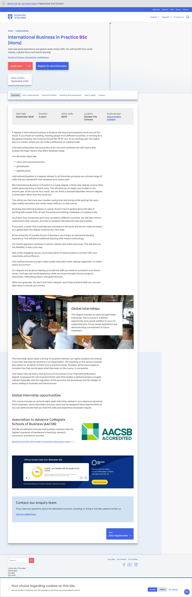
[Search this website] (188, 17)
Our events (121, 559)
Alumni (178, 9)
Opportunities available (114, 118)
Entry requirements (30, 95)
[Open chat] (187, 592)
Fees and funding (49, 95)
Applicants (156, 9)
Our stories (133, 559)
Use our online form (26, 514)
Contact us (179, 17)
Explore (153, 17)
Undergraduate (22, 30)
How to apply (90, 95)
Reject (162, 589)
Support (165, 17)
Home (10, 30)
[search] (31, 560)
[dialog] (96, 587)
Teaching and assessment (70, 95)
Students (165, 9)
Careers (101, 95)
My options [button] (173, 589)
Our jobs (111, 559)
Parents (185, 9)
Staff (172, 9)
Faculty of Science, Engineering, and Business (28, 57)
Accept (153, 589)
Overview (15, 95)
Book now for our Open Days (21, 3)
